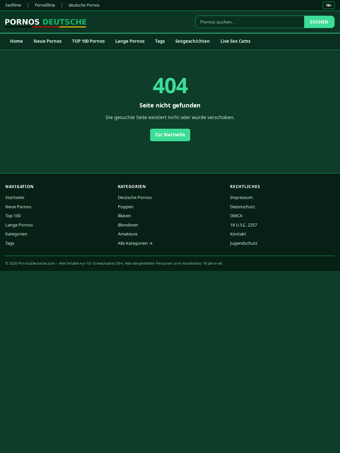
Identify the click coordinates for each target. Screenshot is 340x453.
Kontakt (238, 234)
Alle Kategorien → (135, 243)
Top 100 (13, 216)
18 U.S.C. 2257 (243, 225)
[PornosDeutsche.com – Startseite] (45, 22)
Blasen (124, 216)
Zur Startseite (170, 135)
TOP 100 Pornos (88, 41)
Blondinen (128, 225)
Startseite (14, 197)
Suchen (319, 22)
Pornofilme (45, 5)
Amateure (127, 234)
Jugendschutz (243, 243)
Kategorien (16, 234)
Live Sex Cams (235, 41)
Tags (160, 41)
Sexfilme (13, 5)
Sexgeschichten (192, 41)
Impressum (241, 197)
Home (16, 41)
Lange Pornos (129, 41)
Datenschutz (242, 207)
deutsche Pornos (84, 5)
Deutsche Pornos (135, 197)
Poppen (125, 207)
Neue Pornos (47, 41)
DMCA (236, 216)
